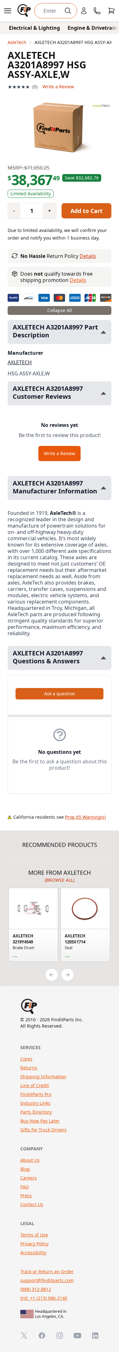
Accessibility (33, 1252)
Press (26, 1195)
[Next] (67, 974)
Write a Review (58, 87)
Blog (25, 1169)
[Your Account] (83, 10)
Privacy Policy (34, 1244)
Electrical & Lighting (34, 27)
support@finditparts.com (47, 1280)
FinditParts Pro (35, 1094)
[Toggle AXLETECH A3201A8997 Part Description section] (103, 332)
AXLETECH (20, 362)
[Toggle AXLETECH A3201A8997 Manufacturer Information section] (103, 488)
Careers (28, 1178)
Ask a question (59, 694)
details (78, 280)
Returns (28, 1068)
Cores (26, 1059)
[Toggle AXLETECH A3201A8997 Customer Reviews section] (103, 393)
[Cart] (111, 10)
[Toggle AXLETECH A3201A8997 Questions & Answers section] (103, 658)
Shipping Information (43, 1076)
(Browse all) (59, 880)
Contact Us (31, 1204)
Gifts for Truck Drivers (43, 1130)
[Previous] (51, 974)
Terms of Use (34, 1235)
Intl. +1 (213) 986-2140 (43, 1298)
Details (88, 256)
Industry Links (35, 1103)
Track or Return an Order (47, 1271)
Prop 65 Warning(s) (85, 817)
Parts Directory (36, 1112)
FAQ (24, 1187)
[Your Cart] (111, 10)
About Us (30, 1160)
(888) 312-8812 (35, 1289)
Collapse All (59, 310)
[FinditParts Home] (24, 11)
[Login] (83, 10)
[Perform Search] (68, 11)
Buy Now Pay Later (40, 1121)
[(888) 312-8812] (97, 10)
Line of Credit (34, 1085)
